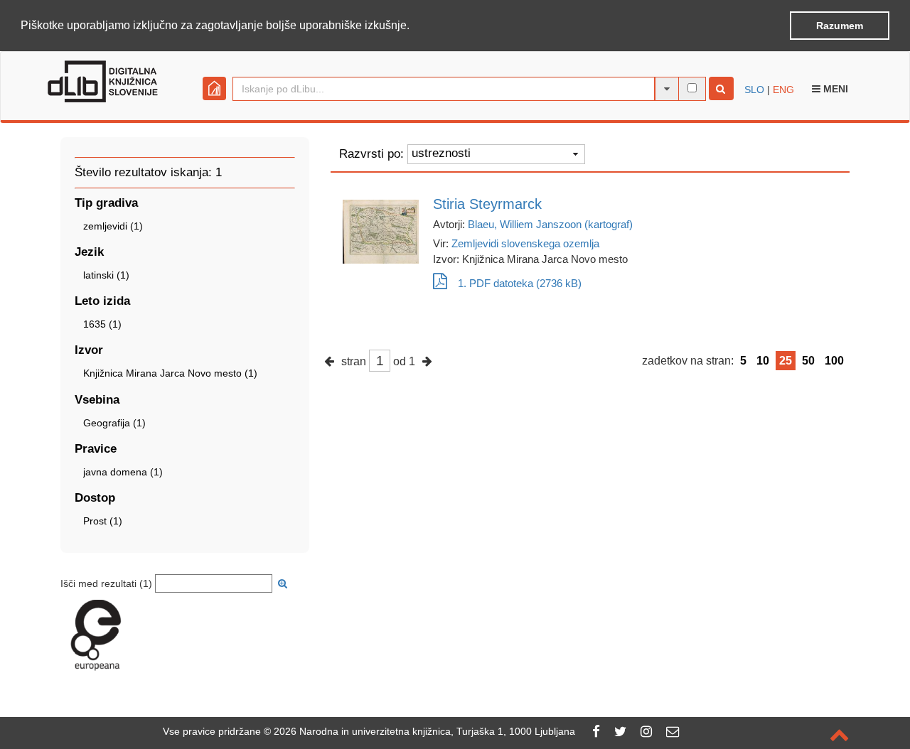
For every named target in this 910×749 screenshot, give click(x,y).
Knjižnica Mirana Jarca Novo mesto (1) (170, 373)
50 (808, 361)
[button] (414, 26)
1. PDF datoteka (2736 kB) (520, 283)
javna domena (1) (123, 472)
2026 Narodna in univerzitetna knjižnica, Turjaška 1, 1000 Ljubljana (424, 731)
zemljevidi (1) (113, 226)
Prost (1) (102, 521)
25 (785, 361)
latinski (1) (106, 275)
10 (762, 361)
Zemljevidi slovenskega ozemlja (525, 243)
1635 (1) (102, 324)
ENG (783, 89)
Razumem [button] (839, 25)
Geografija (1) (114, 423)
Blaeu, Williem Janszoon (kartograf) (550, 224)
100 (834, 361)
